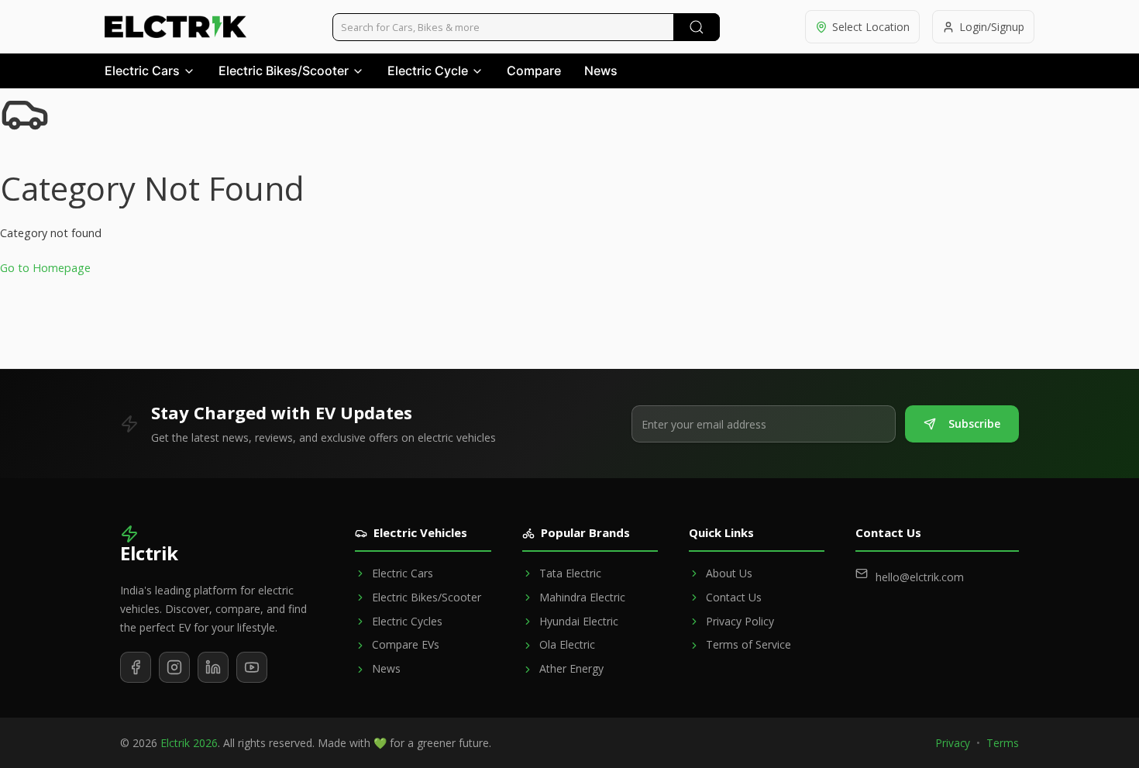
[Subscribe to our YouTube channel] (251, 667)
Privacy (953, 742)
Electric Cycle (427, 70)
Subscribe (974, 423)
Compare (534, 70)
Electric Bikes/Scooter (284, 70)
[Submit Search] (696, 27)
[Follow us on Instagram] (174, 667)
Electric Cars (142, 70)
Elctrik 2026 (189, 742)
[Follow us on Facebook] (135, 667)
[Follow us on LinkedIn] (213, 667)
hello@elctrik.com (920, 577)
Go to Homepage (45, 267)
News (601, 70)
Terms (1002, 742)
